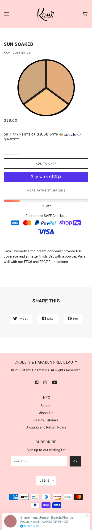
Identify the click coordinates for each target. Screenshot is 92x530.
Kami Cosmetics (17, 52)
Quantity (11, 139)
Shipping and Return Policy (46, 427)
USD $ (44, 481)
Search (46, 406)
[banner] (45, 14)
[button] (46, 134)
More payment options (46, 190)
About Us (46, 413)
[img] (36, 382)
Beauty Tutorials (46, 420)
